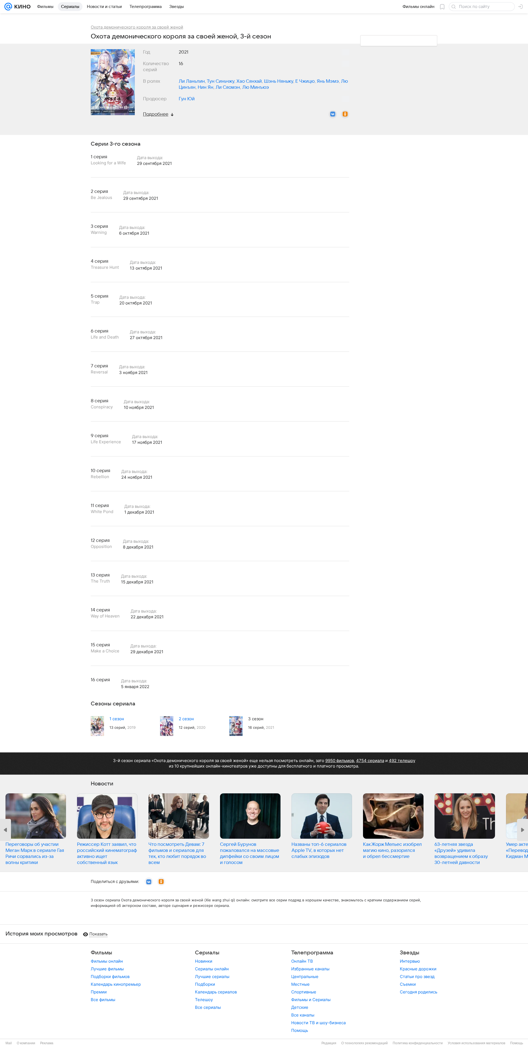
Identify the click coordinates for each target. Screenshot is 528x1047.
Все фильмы (103, 999)
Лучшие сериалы (212, 976)
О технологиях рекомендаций (364, 1043)
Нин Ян (205, 87)
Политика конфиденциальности (418, 1043)
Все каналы (302, 1015)
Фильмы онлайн (107, 961)
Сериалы (207, 953)
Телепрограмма (312, 953)
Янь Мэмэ (328, 81)
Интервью (410, 961)
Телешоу (204, 999)
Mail (9, 1043)
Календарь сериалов (216, 992)
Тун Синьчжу (220, 81)
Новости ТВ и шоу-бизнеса (318, 1022)
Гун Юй (187, 98)
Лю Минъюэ (255, 87)
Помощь (299, 1030)
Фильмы (101, 953)
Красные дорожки (418, 968)
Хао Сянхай (249, 81)
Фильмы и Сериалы (311, 999)
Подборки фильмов (110, 976)
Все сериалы (208, 1007)
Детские (299, 1007)
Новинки (203, 961)
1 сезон (116, 718)
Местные (300, 984)
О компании (26, 1043)
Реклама (46, 1043)
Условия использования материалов (476, 1043)
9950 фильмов (339, 760)
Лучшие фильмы (107, 968)
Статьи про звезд (417, 976)
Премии (99, 992)
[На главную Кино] (21, 6)
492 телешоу (402, 760)
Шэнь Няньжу (278, 81)
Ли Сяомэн (228, 87)
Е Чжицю (305, 81)
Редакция (328, 1043)
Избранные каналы (310, 968)
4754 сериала (370, 760)
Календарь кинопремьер (116, 984)
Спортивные (303, 992)
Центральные (304, 976)
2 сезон (186, 718)
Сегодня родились (418, 992)
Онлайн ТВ (302, 961)
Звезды (409, 953)
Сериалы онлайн (212, 968)
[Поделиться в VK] (333, 114)
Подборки (205, 984)
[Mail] (8, 6)
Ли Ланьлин (192, 81)
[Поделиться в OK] (345, 114)
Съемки (408, 984)
